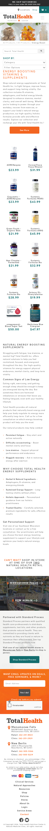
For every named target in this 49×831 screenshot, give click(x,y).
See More (24, 130)
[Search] (41, 51)
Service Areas (24, 810)
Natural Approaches (24, 785)
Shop (34, 9)
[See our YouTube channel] (27, 820)
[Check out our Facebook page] (21, 820)
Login (24, 807)
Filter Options (12, 67)
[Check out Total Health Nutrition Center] (24, 721)
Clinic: (21, 738)
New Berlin (29, 650)
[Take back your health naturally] (18, 18)
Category (9, 62)
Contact (24, 814)
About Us (24, 803)
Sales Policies (28, 761)
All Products (9, 42)
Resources (24, 789)
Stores (24, 800)
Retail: (22, 735)
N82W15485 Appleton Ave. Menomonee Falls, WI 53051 (25, 729)
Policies (24, 796)
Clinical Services (24, 782)
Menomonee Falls (12, 650)
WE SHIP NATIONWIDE (24, 3)
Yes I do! (24, 693)
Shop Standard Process (24, 659)
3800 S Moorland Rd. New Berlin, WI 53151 (22, 745)
